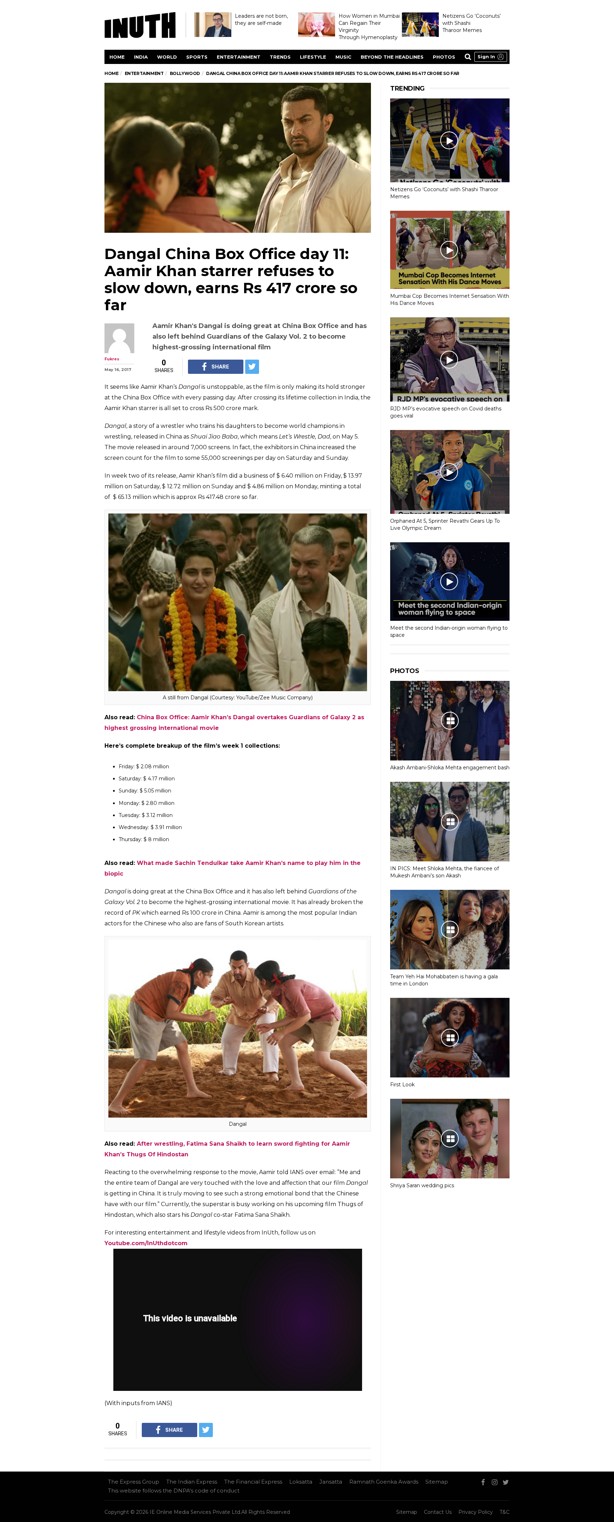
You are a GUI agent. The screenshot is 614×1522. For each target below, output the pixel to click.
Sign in (486, 56)
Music (343, 57)
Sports (197, 57)
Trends (280, 57)
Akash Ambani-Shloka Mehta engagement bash (450, 767)
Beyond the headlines (392, 57)
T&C (505, 1512)
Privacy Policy (475, 1512)
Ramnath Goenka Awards (383, 1481)
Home (117, 57)
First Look (402, 1084)
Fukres (111, 358)
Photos (444, 57)
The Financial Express (253, 1481)
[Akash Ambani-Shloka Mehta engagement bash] (450, 720)
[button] (491, 56)
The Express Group (133, 1481)
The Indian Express (191, 1481)
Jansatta (330, 1481)
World (167, 57)
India (141, 57)
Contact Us (438, 1512)
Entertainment (238, 57)
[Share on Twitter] (252, 367)
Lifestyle (313, 57)
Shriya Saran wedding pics (422, 1185)
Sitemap (436, 1481)
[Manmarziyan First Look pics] (450, 1037)
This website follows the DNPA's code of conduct (173, 1490)
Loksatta (300, 1481)
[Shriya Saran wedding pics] (450, 1138)
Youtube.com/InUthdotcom (146, 1243)
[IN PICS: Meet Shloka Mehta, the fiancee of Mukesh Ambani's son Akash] (450, 821)
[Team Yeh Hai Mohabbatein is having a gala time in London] (450, 929)
